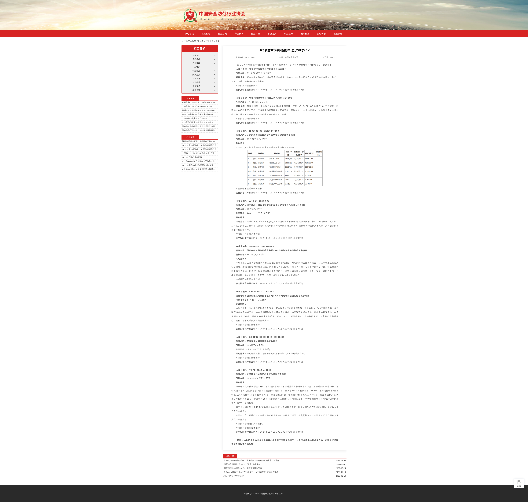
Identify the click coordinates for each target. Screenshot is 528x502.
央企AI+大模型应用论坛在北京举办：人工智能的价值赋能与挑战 (250, 472)
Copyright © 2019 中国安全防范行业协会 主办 (263, 494)
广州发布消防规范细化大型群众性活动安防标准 (199, 169)
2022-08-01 (341, 464)
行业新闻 (222, 34)
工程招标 (206, 34)
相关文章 (230, 456)
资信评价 (321, 34)
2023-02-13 (341, 476)
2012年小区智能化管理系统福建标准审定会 (199, 165)
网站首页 (189, 34)
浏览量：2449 (328, 57)
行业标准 (255, 34)
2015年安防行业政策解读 (193, 157)
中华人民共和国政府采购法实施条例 (197, 114)
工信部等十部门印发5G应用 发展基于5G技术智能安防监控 (199, 106)
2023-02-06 (341, 460)
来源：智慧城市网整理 (288, 57)
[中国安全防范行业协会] (215, 15)
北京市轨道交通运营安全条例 (194, 118)
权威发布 (288, 34)
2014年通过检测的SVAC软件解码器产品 (199, 145)
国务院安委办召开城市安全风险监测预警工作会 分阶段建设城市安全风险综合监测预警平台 (199, 126)
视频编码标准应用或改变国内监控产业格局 (199, 141)
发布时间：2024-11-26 (245, 57)
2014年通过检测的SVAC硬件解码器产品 (199, 149)
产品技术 (239, 34)
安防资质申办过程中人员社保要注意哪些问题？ (243, 468)
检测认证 (338, 34)
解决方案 (272, 34)
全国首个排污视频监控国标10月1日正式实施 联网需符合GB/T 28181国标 (199, 153)
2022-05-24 (341, 468)
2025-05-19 (341, 472)
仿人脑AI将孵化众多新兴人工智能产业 (198, 161)
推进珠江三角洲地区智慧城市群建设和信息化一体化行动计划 (199, 110)
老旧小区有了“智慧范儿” (233, 476)
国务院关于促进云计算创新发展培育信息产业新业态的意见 (199, 130)
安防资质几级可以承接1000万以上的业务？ (242, 464)
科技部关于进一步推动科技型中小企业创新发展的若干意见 (199, 102)
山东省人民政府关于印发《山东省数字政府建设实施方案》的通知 (251, 460)
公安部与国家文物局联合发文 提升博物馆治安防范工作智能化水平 (199, 122)
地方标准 (305, 34)
